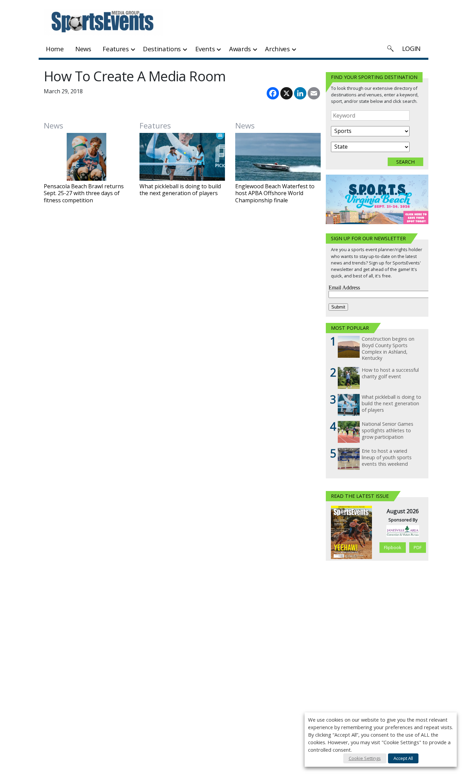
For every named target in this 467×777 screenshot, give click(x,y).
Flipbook (392, 547)
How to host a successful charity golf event (390, 373)
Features (116, 48)
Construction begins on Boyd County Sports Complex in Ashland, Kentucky (388, 348)
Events (205, 48)
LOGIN (411, 48)
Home (55, 48)
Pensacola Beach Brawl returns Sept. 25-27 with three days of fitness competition (84, 193)
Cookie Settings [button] (365, 758)
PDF (418, 547)
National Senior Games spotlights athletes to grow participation (387, 430)
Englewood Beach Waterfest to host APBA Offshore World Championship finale (275, 193)
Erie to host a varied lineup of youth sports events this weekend (387, 457)
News (83, 48)
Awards (240, 48)
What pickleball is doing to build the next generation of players (180, 190)
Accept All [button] (403, 758)
